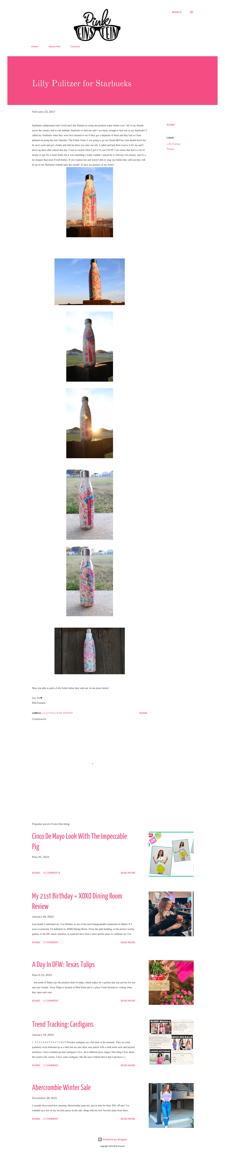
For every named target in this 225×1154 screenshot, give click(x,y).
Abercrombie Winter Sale (61, 1088)
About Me (54, 46)
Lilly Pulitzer (174, 144)
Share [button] (171, 124)
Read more (128, 872)
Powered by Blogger (114, 1139)
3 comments (51, 872)
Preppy (170, 149)
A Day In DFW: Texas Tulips (63, 965)
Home (34, 46)
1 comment (51, 942)
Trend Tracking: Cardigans (63, 1024)
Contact (75, 46)
